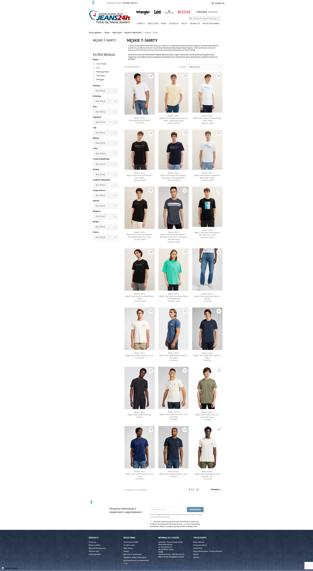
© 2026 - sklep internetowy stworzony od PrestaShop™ (156, 568)
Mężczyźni (153, 23)
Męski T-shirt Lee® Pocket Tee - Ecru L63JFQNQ (173, 414)
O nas (125, 563)
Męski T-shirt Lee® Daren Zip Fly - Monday (207, 296)
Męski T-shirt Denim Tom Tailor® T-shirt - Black (140, 175)
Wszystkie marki (211, 23)
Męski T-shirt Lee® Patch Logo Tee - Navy (207, 355)
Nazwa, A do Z (205, 66)
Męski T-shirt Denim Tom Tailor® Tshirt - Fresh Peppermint (173, 296)
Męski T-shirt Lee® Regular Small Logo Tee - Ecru (207, 474)
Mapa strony (128, 548)
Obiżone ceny (94, 551)
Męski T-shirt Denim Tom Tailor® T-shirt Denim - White (207, 175)
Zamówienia (197, 548)
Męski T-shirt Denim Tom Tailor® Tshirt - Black (139, 296)
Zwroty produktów (200, 545)
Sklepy (126, 551)
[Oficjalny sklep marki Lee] (157, 11)
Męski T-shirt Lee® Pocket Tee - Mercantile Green (207, 414)
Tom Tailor (100, 76)
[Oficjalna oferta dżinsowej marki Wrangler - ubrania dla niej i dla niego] (143, 12)
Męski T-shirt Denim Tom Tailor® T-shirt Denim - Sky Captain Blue (173, 175)
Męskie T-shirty (104, 40)
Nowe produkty (94, 545)
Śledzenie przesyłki (130, 542)
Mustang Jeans (102, 72)
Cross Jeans (101, 64)
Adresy (195, 554)
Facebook (93, 2)
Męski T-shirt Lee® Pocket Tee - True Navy (139, 474)
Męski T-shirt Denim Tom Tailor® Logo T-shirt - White (207, 118)
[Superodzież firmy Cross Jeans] (207, 12)
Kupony (196, 557)
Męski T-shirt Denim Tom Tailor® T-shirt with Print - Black (207, 232)
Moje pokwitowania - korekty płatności (207, 551)
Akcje (184, 23)
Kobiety (141, 23)
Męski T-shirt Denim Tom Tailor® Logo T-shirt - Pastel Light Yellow (173, 118)
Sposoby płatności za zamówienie (136, 560)
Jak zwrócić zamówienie (132, 554)
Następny (216, 489)
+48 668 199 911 (130, 3)
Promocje (195, 23)
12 (197, 489)
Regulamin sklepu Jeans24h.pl (134, 557)
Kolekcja (174, 23)
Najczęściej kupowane (97, 548)
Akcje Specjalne (95, 554)
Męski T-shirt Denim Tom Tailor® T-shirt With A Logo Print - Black (140, 234)
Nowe (163, 23)
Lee (98, 68)
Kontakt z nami (129, 545)
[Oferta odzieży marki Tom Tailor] (169, 12)
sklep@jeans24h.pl (176, 557)
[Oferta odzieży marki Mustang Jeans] (184, 12)
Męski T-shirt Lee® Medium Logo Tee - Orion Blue (173, 355)
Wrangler (100, 79)
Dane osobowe (199, 542)
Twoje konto (200, 537)
